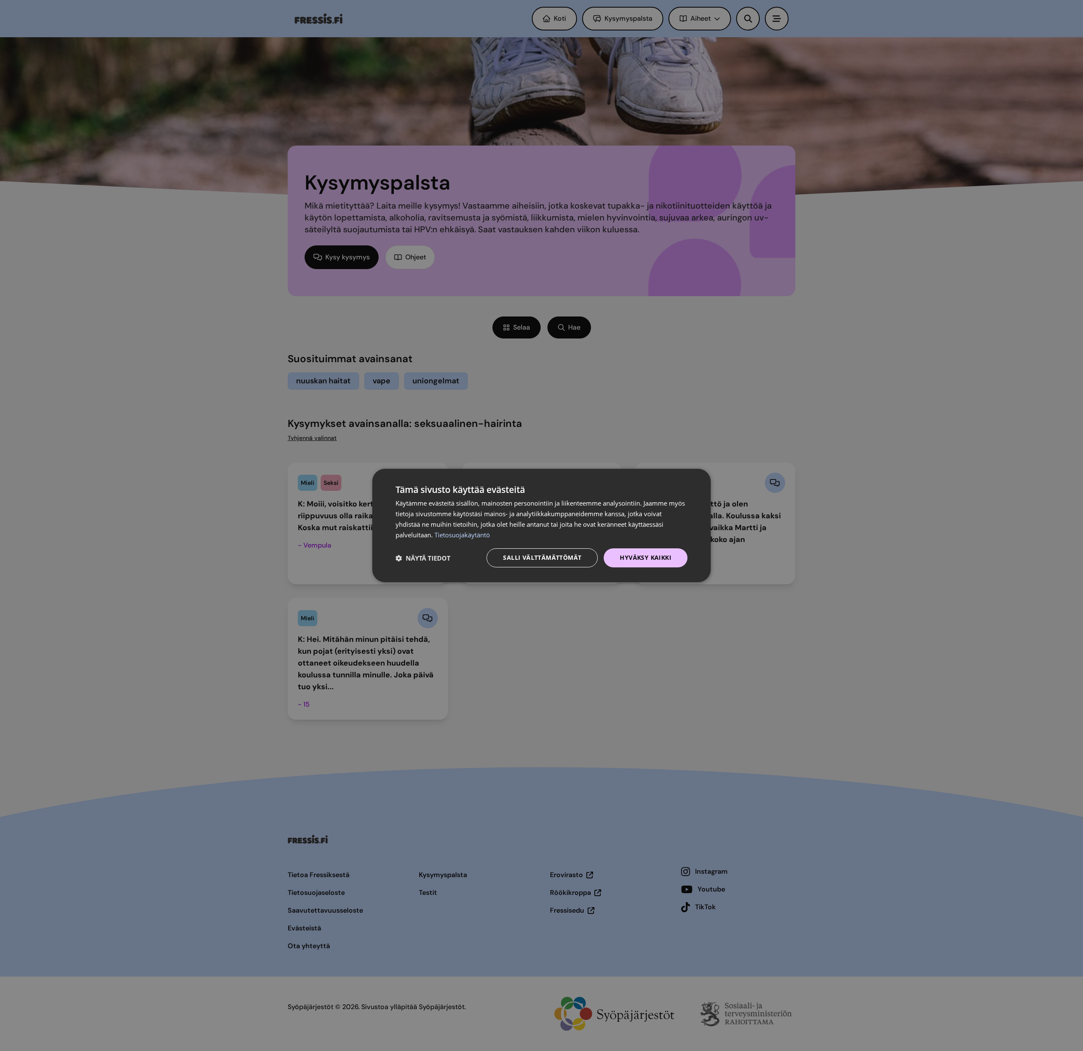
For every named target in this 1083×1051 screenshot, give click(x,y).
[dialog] (541, 525)
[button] (423, 558)
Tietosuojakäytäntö (462, 535)
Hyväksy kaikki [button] (645, 557)
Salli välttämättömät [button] (542, 557)
